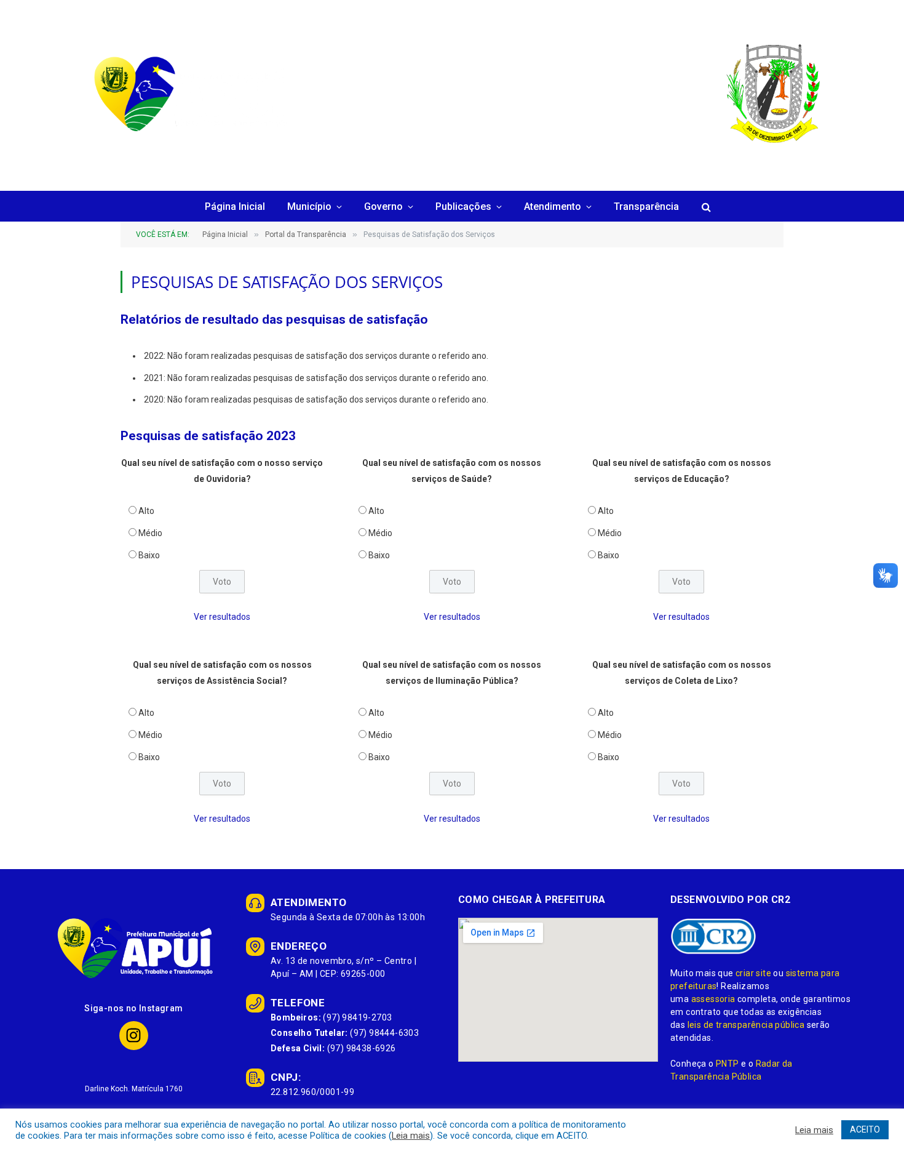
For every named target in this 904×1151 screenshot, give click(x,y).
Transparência (646, 206)
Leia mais (411, 1135)
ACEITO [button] (865, 1129)
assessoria (713, 999)
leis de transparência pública (746, 1025)
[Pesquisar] (705, 207)
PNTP (727, 1064)
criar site (753, 973)
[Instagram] (133, 1035)
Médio (150, 533)
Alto (146, 511)
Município (309, 206)
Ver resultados (222, 617)
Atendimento (552, 206)
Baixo (149, 555)
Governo (383, 206)
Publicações (463, 206)
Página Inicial (235, 206)
